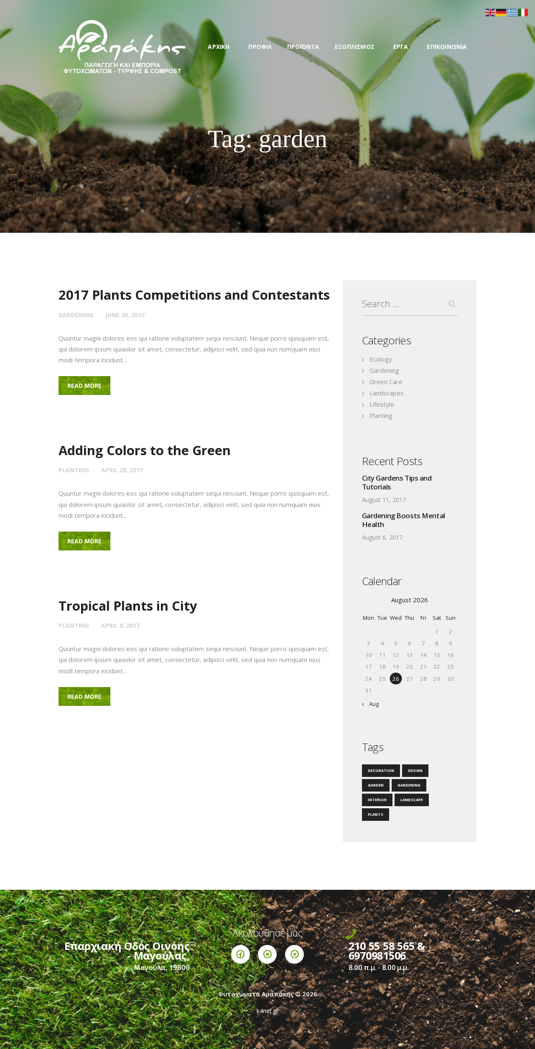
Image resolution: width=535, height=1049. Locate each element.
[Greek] (512, 12)
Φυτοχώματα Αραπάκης (255, 994)
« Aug (372, 704)
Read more (84, 386)
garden (376, 785)
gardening (408, 785)
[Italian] (523, 12)
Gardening (76, 315)
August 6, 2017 (382, 537)
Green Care (386, 381)
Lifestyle (381, 404)
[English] (490, 12)
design (415, 770)
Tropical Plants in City (128, 605)
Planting (74, 470)
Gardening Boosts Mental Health (403, 520)
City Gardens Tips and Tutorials (397, 482)
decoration (381, 770)
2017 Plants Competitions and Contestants (194, 294)
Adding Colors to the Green (145, 450)
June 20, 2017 (125, 315)
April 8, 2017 (120, 625)
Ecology (380, 359)
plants (375, 814)
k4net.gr (267, 1011)
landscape (411, 799)
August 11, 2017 (384, 500)
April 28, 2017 (122, 470)
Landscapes (386, 393)
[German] (501, 12)
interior (377, 799)
